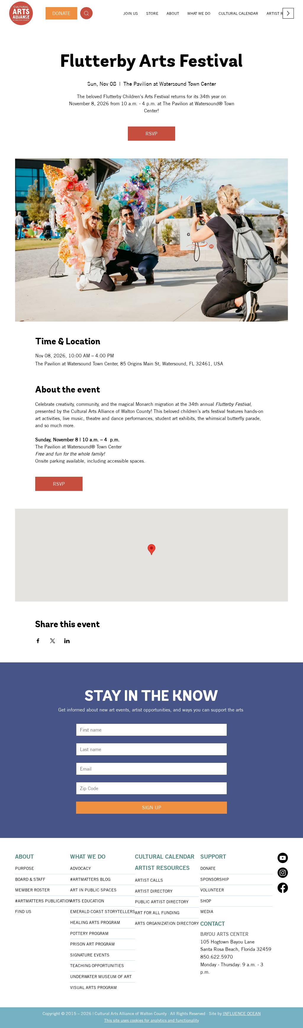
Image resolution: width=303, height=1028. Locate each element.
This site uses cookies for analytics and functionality (151, 1020)
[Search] (86, 13)
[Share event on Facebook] (38, 640)
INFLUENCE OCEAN (242, 1013)
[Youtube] (283, 858)
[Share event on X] (52, 640)
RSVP (151, 134)
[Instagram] (283, 873)
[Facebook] (283, 888)
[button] (173, 13)
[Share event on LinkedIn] (67, 640)
